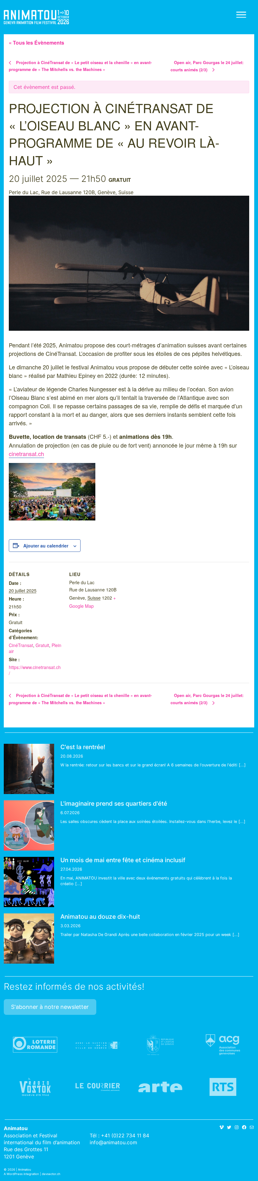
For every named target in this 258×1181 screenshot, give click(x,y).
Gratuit (42, 645)
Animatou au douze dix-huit (100, 916)
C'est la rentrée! (82, 747)
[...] (242, 765)
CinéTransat (21, 645)
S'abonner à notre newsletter (50, 1007)
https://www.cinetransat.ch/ (35, 670)
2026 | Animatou (19, 1169)
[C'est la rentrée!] (29, 769)
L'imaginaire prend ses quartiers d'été (113, 803)
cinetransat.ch (26, 453)
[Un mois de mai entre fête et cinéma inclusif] (29, 882)
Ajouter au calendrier (45, 545)
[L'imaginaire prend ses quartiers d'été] (29, 825)
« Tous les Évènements (36, 42)
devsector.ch (51, 1174)
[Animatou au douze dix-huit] (29, 938)
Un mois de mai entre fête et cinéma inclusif (122, 860)
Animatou (36, 17)
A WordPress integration (21, 1174)
